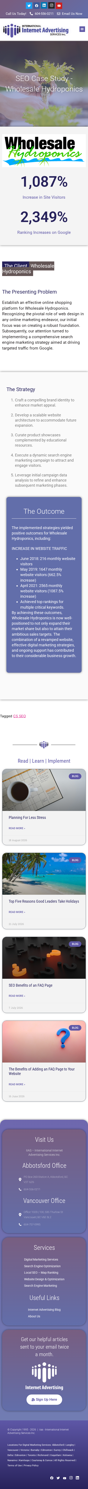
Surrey (57, 1450)
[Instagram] (51, 5)
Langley (70, 1445)
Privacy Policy (31, 1465)
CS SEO (19, 716)
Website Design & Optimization (44, 1279)
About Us (34, 1316)
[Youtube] (59, 6)
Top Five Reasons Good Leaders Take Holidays (44, 901)
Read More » (17, 828)
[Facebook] (36, 5)
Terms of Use (14, 1465)
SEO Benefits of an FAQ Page (30, 985)
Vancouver (13, 1450)
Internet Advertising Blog (44, 1309)
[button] (82, 29)
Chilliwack (68, 1450)
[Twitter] (29, 5)
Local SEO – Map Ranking (41, 1272)
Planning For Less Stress (27, 817)
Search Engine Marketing (40, 1285)
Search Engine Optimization (42, 1266)
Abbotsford (58, 1445)
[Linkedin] (44, 5)
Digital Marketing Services (41, 1259)
